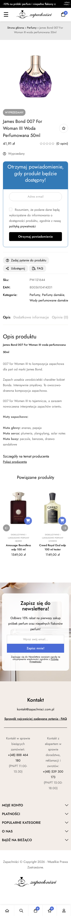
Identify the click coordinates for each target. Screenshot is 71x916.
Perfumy (31, 28)
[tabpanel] (35, 390)
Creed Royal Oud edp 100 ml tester (52, 547)
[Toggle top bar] (67, 4)
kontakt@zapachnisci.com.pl (35, 709)
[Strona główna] (7, 910)
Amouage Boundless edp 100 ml (18, 547)
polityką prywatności (22, 226)
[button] (28, 521)
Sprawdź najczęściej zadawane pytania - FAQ (35, 718)
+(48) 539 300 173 (53, 774)
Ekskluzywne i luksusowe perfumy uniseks (52, 537)
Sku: (6, 280)
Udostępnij (18, 268)
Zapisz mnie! (35, 648)
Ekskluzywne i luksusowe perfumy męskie (18, 537)
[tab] (6, 317)
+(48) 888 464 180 (18, 758)
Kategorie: (10, 295)
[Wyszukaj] (21, 910)
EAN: (6, 287)
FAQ (40, 268)
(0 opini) (62, 143)
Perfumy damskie (53, 295)
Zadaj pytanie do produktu (28, 260)
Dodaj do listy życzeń (63, 128)
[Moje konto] (64, 910)
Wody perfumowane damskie (49, 300)
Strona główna (15, 28)
